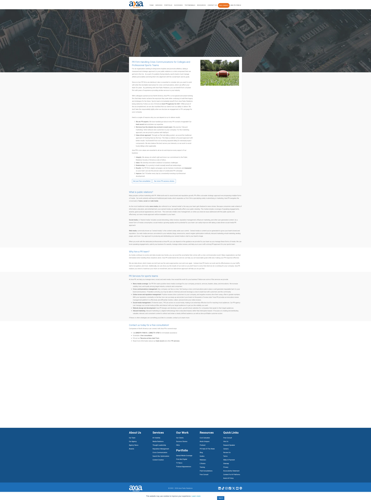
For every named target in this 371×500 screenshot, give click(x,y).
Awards (131, 449)
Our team (132, 438)
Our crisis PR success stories (164, 181)
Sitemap (226, 463)
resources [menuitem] (201, 5)
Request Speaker (229, 445)
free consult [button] (224, 5)
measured (188, 168)
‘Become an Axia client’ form (149, 338)
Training (202, 467)
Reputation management (161, 449)
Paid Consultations (206, 471)
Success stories (181, 441)
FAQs (178, 445)
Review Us (227, 452)
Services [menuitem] (158, 5)
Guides (202, 456)
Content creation (158, 460)
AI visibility (156, 438)
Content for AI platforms (231, 474)
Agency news (133, 445)
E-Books (202, 463)
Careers (226, 449)
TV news (179, 463)
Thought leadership (159, 445)
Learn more (196, 496)
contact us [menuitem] (212, 5)
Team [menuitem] (151, 5)
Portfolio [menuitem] (168, 5)
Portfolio (182, 450)
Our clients (180, 438)
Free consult (227, 438)
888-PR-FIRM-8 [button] (236, 5)
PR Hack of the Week (207, 449)
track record (140, 124)
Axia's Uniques (204, 441)
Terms (225, 456)
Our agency (133, 441)
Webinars (203, 460)
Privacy (225, 467)
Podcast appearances (183, 467)
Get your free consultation (141, 181)
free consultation (146, 335)
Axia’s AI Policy (228, 478)
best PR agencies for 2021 (171, 104)
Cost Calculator (205, 438)
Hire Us (225, 441)
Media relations (158, 441)
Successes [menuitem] (178, 5)
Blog (201, 452)
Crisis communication (160, 452)
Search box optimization (161, 456)
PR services (175, 341)
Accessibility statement (231, 471)
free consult (204, 474)
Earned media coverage (184, 455)
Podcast (202, 445)
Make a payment (229, 460)
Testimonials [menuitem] (190, 5)
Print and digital (181, 459)
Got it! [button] (221, 498)
